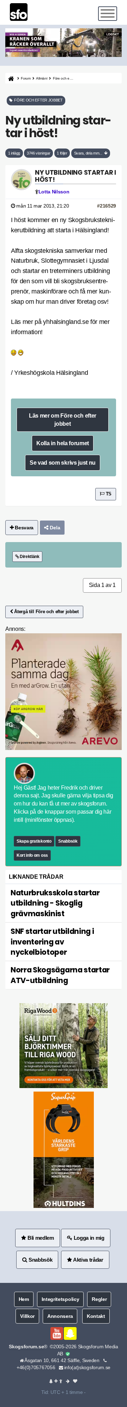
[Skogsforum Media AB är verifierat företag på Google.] (68, 1354)
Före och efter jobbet (69, 78)
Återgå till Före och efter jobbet (46, 611)
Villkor (27, 1316)
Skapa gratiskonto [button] (34, 841)
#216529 (106, 206)
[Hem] (10, 78)
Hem (24, 1299)
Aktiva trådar (87, 1260)
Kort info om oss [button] (32, 855)
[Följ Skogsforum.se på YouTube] (56, 1333)
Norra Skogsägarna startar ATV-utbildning (60, 975)
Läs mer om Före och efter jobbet (62, 419)
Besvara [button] (24, 527)
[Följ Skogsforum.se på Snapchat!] (70, 1333)
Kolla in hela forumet (62, 443)
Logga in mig (88, 1238)
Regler (99, 1299)
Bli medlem (40, 1238)
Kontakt (96, 1316)
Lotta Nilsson (53, 191)
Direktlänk (29, 556)
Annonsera (60, 1316)
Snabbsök (67, 841)
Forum (25, 78)
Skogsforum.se (26, 1346)
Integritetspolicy (60, 1299)
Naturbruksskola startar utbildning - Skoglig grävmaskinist (55, 903)
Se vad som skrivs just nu (63, 462)
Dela (54, 527)
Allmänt (41, 78)
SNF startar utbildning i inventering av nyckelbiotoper (52, 941)
